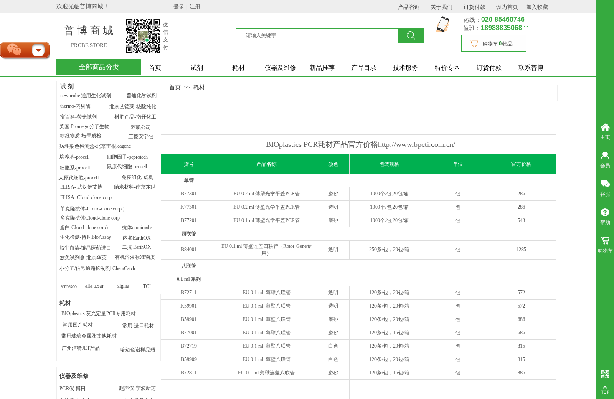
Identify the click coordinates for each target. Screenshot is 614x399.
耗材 (238, 67)
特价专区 (447, 67)
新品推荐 (322, 67)
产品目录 (363, 67)
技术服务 (405, 67)
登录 (178, 6)
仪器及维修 (280, 67)
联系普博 (530, 67)
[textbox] (321, 35)
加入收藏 (537, 7)
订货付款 (489, 67)
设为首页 (507, 7)
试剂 (196, 67)
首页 (155, 67)
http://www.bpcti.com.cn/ (416, 144)
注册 (195, 6)
